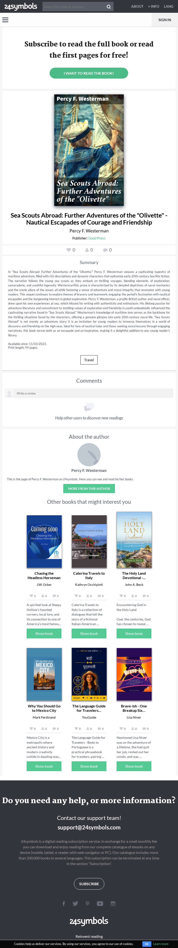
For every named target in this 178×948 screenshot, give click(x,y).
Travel (89, 360)
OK (147, 944)
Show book (44, 633)
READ (89, 146)
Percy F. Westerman (89, 230)
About (137, 6)
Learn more (160, 944)
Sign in (165, 20)
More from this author (89, 489)
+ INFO (153, 6)
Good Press (97, 238)
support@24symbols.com (89, 827)
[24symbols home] (21, 6)
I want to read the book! (89, 73)
